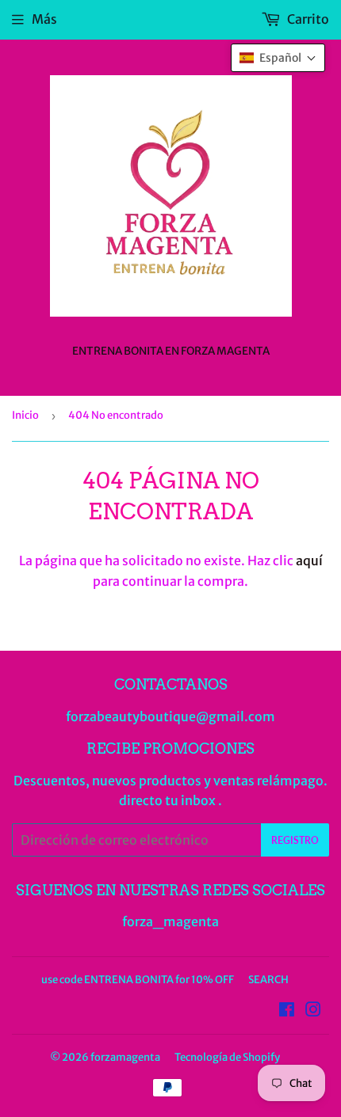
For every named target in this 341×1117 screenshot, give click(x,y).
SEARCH (268, 979)
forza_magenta (170, 921)
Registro (295, 840)
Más (44, 19)
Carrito (307, 19)
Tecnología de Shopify (227, 1057)
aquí (309, 560)
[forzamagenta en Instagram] (313, 1011)
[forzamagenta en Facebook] (286, 1011)
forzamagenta (125, 1057)
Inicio (25, 415)
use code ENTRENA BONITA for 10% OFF (137, 979)
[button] (278, 57)
